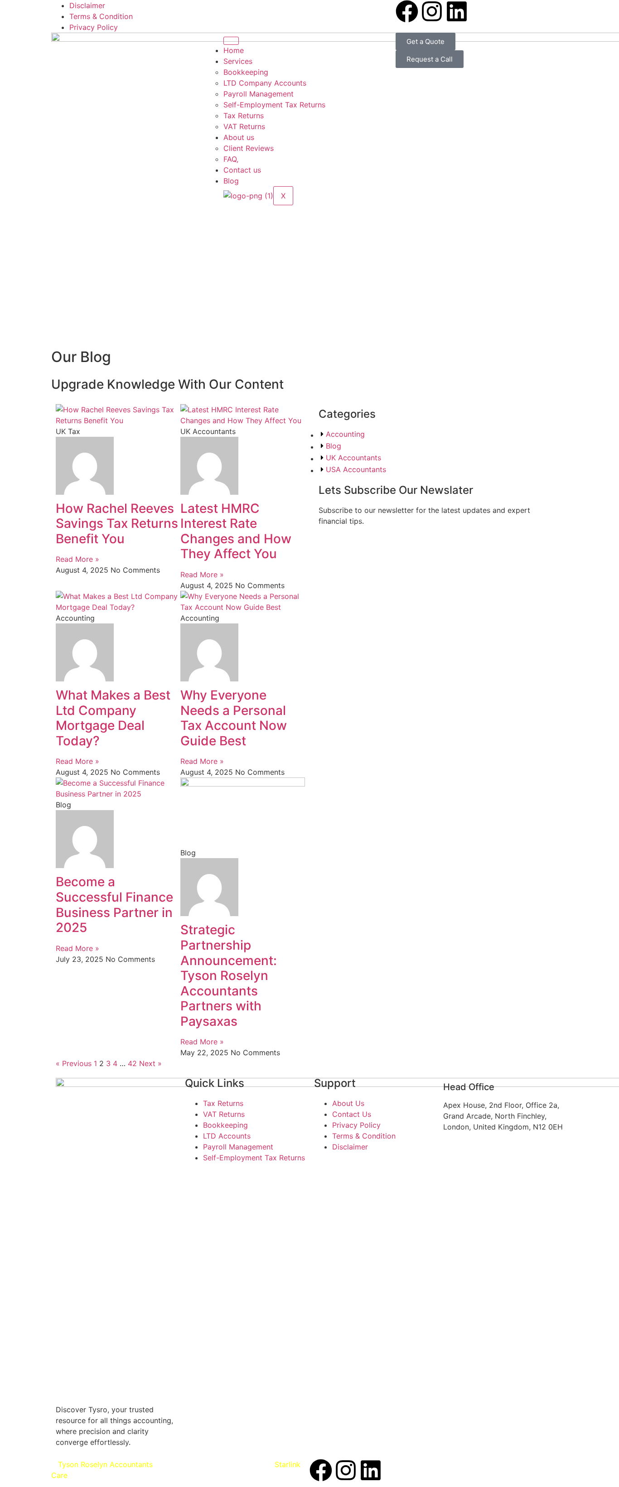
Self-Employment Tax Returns (274, 104)
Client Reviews (248, 148)
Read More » (77, 559)
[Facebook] (407, 11)
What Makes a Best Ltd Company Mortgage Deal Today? (113, 717)
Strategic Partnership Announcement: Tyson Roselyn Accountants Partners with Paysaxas (228, 975)
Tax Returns (243, 115)
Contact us (242, 169)
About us (238, 137)
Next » (150, 1063)
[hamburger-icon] (231, 41)
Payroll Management (258, 93)
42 (132, 1063)
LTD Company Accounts (264, 82)
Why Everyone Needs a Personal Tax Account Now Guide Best (233, 717)
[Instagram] (432, 11)
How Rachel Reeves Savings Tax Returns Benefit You (117, 523)
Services (237, 61)
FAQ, (230, 159)
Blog (231, 180)
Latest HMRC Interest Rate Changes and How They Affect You (235, 531)
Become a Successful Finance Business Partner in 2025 (114, 904)
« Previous (74, 1063)
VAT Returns (244, 126)
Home (233, 50)
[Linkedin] (456, 11)
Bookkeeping (245, 72)
